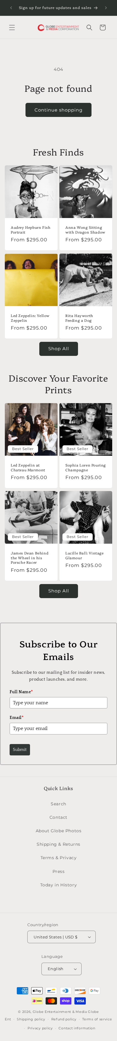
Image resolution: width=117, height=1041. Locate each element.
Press (58, 871)
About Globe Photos (59, 830)
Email (17, 717)
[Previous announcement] (11, 7)
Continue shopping (58, 110)
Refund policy (63, 1019)
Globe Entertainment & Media (60, 1012)
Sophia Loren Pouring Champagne (85, 467)
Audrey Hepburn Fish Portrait (30, 229)
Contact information (76, 1028)
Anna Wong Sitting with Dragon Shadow (85, 229)
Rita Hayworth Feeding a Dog (79, 317)
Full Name (21, 692)
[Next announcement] (105, 7)
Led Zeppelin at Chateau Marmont (28, 467)
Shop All (58, 348)
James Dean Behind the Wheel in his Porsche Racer (29, 558)
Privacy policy (40, 1028)
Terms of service (97, 1019)
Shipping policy (31, 1019)
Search (58, 804)
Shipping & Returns (58, 844)
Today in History (58, 885)
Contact (59, 817)
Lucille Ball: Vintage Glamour (84, 555)
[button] (12, 27)
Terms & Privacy (58, 857)
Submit (20, 749)
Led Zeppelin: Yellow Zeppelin (30, 317)
